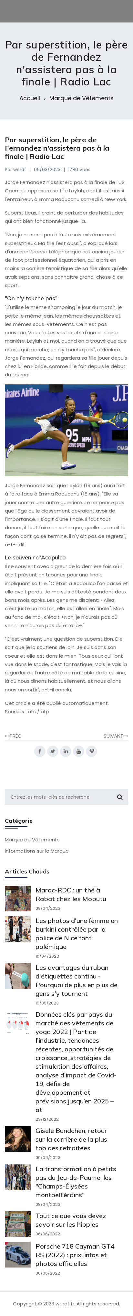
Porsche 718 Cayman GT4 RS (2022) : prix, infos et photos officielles (75, 1255)
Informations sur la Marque (37, 850)
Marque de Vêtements (81, 98)
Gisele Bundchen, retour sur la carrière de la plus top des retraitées (71, 1139)
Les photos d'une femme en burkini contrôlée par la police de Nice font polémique (77, 934)
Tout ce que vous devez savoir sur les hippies (71, 1220)
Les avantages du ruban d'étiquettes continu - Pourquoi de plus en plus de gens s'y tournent (77, 980)
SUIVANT (113, 736)
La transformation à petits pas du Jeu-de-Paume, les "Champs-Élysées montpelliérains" (76, 1182)
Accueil (29, 98)
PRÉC (16, 736)
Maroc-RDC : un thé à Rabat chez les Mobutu (71, 894)
